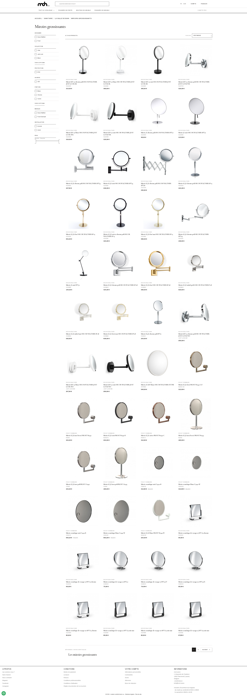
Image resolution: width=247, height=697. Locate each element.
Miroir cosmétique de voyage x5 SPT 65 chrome (193, 533)
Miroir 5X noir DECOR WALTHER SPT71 (192, 133)
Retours (66, 677)
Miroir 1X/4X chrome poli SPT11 (151, 334)
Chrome (39, 95)
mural (39, 130)
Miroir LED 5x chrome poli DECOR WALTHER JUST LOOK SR (81, 83)
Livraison (66, 675)
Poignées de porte (65, 10)
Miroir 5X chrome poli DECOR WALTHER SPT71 (157, 133)
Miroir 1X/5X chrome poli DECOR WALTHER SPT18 (156, 184)
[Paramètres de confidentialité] (3, 693)
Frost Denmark (41, 116)
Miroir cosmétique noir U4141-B (76, 533)
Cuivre (39, 98)
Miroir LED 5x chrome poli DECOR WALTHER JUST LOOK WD (193, 335)
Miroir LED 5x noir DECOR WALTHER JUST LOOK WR (118, 134)
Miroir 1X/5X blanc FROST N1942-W (153, 533)
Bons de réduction (130, 683)
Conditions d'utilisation (70, 683)
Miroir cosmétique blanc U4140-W (189, 484)
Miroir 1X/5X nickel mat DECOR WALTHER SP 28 (82, 334)
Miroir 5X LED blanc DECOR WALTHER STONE (157, 385)
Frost (38, 41)
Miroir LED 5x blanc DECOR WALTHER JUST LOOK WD (81, 386)
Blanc (39, 91)
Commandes (129, 675)
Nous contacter (7, 677)
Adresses (128, 680)
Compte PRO (202, 10)
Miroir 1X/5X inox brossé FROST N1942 (78, 435)
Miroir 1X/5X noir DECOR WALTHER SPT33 (118, 183)
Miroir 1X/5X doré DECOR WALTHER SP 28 (155, 285)
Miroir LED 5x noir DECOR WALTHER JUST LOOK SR (156, 83)
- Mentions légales (130, 694)
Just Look (40, 54)
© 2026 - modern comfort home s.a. (115, 694)
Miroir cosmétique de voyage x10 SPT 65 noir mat (156, 631)
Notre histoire (6, 675)
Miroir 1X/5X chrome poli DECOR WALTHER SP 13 (195, 183)
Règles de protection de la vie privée (75, 686)
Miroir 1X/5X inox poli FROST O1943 (115, 484)
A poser (39, 126)
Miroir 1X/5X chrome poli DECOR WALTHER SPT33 (83, 183)
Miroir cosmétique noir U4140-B (151, 484)
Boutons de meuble (83, 10)
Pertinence (197, 35)
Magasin (5, 680)
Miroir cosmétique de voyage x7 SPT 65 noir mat (118, 631)
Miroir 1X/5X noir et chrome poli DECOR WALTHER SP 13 (116, 235)
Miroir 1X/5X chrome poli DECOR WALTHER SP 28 (120, 285)
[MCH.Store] (45, 3)
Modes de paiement (70, 672)
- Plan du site (138, 694)
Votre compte (132, 669)
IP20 (38, 72)
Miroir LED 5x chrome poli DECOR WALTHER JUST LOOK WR (193, 83)
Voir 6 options (40, 103)
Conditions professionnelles (72, 680)
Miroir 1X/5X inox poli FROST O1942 (78, 484)
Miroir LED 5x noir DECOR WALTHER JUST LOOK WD (118, 386)
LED (38, 81)
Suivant (206, 649)
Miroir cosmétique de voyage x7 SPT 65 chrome (81, 582)
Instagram (5, 686)
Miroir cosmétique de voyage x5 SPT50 (115, 582)
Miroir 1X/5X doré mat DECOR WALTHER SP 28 (119, 334)
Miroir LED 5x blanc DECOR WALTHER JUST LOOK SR (118, 83)
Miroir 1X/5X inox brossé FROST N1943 (191, 435)
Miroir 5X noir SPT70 (73, 285)
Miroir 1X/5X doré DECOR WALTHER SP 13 (80, 234)
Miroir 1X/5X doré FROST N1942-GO (190, 385)
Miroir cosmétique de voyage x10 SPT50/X (191, 582)
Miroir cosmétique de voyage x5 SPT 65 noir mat (193, 631)
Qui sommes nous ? (8, 672)
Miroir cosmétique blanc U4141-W (114, 533)
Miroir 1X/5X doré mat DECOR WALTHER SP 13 (157, 234)
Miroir (39, 58)
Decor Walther (41, 37)
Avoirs (127, 677)
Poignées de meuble (102, 10)
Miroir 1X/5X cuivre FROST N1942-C (153, 435)
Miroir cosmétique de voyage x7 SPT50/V (154, 582)
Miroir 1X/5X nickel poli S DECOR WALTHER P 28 (195, 285)
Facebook (5, 683)
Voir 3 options (40, 62)
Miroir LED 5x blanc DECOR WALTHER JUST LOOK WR (81, 134)
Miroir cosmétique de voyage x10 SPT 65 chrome (81, 631)
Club (38, 50)
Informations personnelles (133, 672)
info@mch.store (179, 683)
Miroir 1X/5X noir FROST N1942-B (114, 435)
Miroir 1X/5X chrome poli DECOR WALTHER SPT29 (193, 235)
